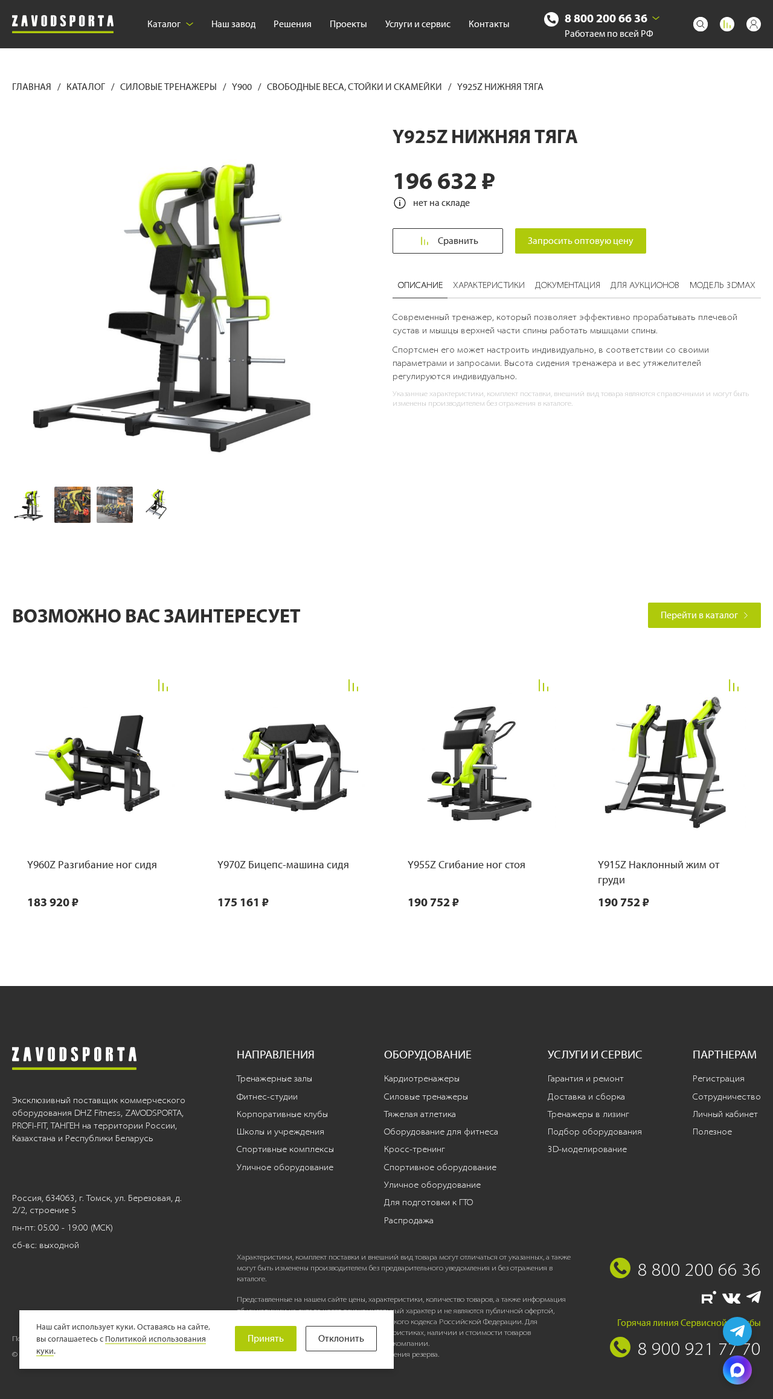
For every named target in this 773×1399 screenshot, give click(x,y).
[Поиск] (700, 24)
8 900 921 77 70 (699, 1348)
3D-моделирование (587, 1149)
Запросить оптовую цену (580, 240)
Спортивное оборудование (440, 1167)
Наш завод (233, 24)
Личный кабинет (725, 1114)
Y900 (243, 86)
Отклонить (341, 1338)
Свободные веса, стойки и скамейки (355, 86)
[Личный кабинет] (753, 24)
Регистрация (719, 1078)
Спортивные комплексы (285, 1149)
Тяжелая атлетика (420, 1114)
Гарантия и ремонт (586, 1078)
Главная (32, 86)
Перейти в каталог (699, 615)
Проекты (348, 24)
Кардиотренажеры (422, 1078)
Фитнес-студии (267, 1096)
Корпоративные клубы (282, 1114)
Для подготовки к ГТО (428, 1202)
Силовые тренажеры (169, 86)
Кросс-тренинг (414, 1149)
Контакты (489, 24)
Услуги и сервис (418, 24)
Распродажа (409, 1220)
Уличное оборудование (285, 1167)
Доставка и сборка (586, 1096)
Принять (266, 1338)
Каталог (164, 24)
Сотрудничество (727, 1096)
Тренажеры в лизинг (588, 1114)
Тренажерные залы (274, 1078)
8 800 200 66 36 (606, 17)
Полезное (712, 1131)
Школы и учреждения (280, 1131)
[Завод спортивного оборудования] (63, 24)
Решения (293, 24)
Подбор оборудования (595, 1131)
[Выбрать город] (655, 18)
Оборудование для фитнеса (441, 1131)
